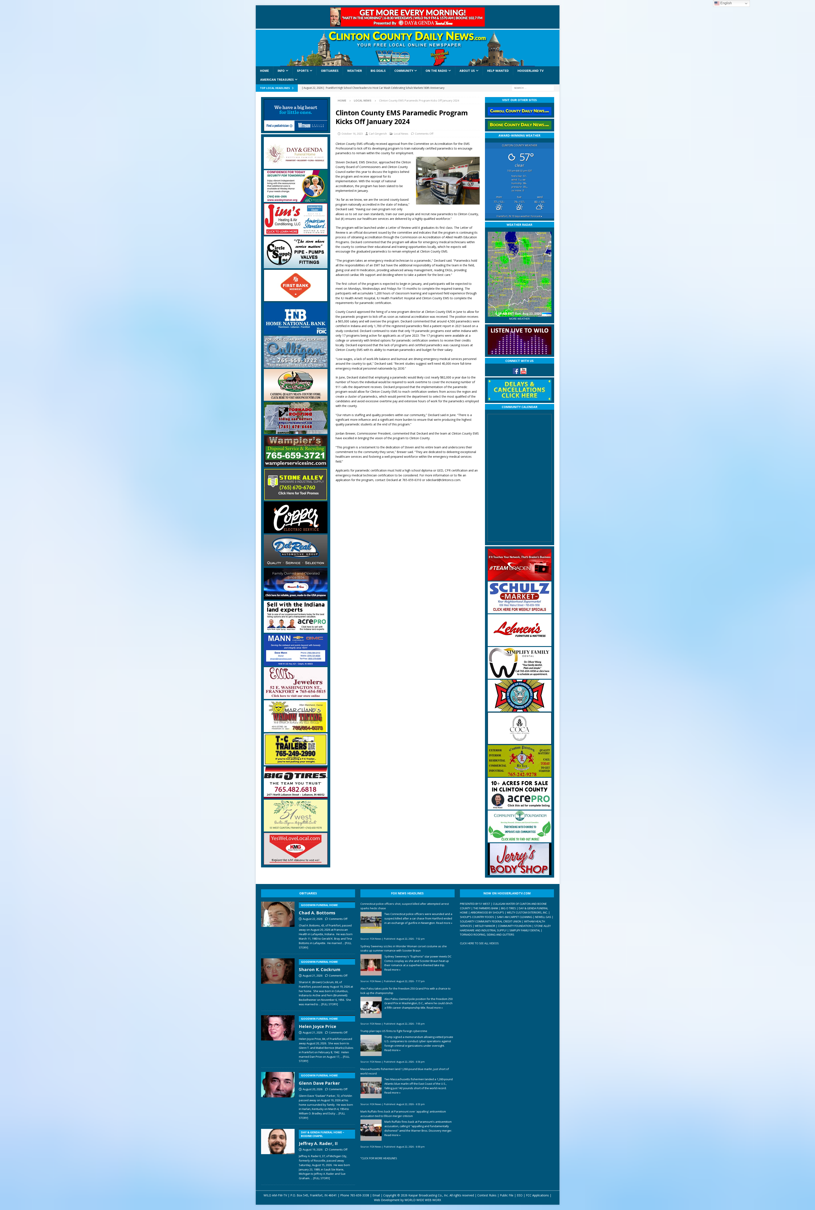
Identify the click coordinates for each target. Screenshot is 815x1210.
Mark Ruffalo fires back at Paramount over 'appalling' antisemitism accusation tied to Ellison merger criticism (403, 1114)
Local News (401, 134)
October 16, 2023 (352, 134)
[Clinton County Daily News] (407, 48)
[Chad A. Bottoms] (278, 924)
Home (264, 71)
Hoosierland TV (530, 71)
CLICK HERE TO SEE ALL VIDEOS (479, 943)
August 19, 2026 (312, 1149)
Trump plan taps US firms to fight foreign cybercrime (393, 1031)
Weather (354, 71)
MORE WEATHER (519, 319)
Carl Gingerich (378, 134)
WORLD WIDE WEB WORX (423, 1200)
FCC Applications (537, 1195)
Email (376, 1195)
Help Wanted (498, 71)
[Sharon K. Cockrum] (278, 981)
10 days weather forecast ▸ (519, 216)
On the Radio (436, 71)
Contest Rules (486, 1195)
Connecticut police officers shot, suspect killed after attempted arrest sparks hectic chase (404, 906)
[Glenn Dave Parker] (278, 1095)
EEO (520, 1195)
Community (403, 71)
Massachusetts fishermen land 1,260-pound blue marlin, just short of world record (404, 1071)
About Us (467, 71)
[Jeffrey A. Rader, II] (278, 1153)
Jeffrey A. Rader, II (321, 1138)
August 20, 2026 (312, 1089)
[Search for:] (533, 88)
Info (281, 71)
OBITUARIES (308, 893)
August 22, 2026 (312, 919)
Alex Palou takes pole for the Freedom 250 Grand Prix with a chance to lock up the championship (405, 991)
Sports (303, 71)
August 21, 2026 (312, 975)
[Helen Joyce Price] (278, 1038)
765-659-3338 (359, 1195)
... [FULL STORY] (328, 1004)
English (725, 3)
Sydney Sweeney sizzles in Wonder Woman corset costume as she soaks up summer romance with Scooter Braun (403, 948)
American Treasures (277, 80)
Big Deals (378, 71)
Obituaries (330, 71)
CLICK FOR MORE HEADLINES (379, 1158)
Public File (506, 1195)
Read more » (444, 923)
